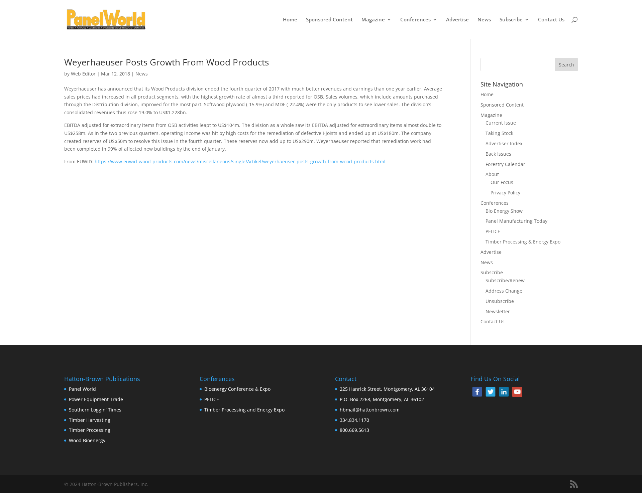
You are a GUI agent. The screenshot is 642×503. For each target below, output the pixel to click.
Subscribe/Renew (505, 280)
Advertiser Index (504, 143)
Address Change (504, 291)
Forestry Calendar (505, 164)
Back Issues (498, 154)
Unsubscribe (500, 301)
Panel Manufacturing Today (516, 221)
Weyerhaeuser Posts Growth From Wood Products (166, 62)
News (484, 20)
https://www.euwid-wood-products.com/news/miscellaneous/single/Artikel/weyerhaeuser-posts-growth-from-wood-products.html (240, 161)
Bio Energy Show (504, 211)
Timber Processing (89, 430)
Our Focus (502, 182)
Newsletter (498, 311)
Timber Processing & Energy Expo (523, 241)
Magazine (373, 20)
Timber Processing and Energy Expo (244, 409)
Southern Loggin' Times (95, 409)
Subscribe (511, 20)
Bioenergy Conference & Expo (237, 389)
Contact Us (551, 20)
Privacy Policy (505, 192)
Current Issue (501, 123)
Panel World (82, 389)
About (492, 174)
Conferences (415, 20)
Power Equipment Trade (96, 399)
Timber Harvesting (89, 420)
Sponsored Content (329, 20)
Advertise (457, 20)
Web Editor (83, 73)
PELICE (493, 231)
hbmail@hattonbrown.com (370, 409)
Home (290, 20)
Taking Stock (499, 133)
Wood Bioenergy (87, 440)
